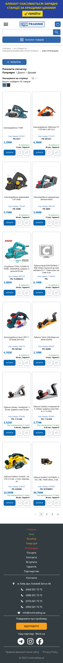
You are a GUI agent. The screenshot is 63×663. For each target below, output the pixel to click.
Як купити (31, 562)
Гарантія (31, 566)
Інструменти (20, 49)
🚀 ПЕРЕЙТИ (32, 13)
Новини (31, 529)
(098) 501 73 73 (34, 595)
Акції (31, 534)
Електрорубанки (50, 51)
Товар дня (31, 543)
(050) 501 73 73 (34, 607)
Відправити (31, 626)
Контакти (31, 557)
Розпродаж (31, 548)
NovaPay (31, 538)
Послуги (31, 552)
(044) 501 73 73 (34, 589)
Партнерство (31, 571)
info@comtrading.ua (34, 612)
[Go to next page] (58, 514)
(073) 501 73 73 (34, 601)
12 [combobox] (32, 78)
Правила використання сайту (22, 652)
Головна (6, 49)
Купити (9, 152)
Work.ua (40, 633)
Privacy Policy (50, 652)
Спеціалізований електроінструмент (20, 51)
